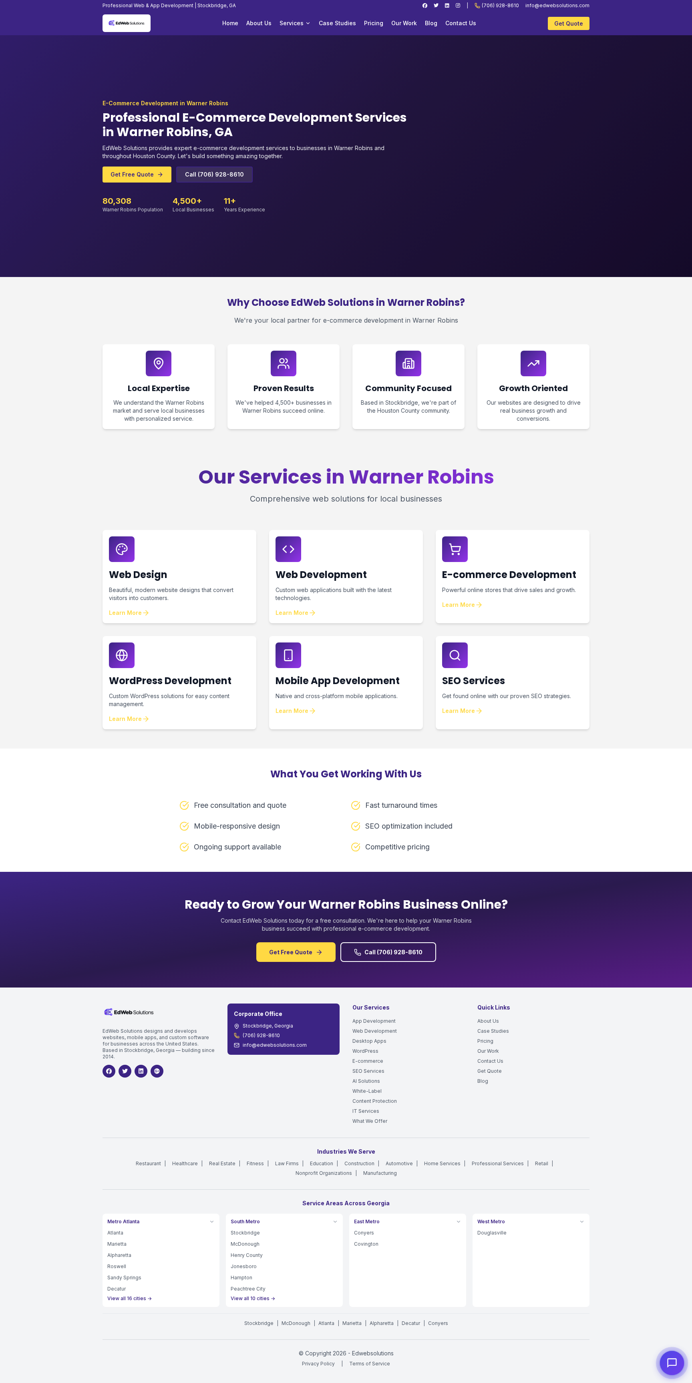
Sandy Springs (124, 1278)
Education (321, 1163)
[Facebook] (424, 5)
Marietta (117, 1244)
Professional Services (498, 1163)
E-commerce (367, 1061)
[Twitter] (436, 5)
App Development (374, 1021)
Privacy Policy (318, 1364)
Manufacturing (380, 1173)
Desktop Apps (369, 1041)
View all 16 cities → (129, 1298)
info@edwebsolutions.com (557, 5)
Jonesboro (244, 1266)
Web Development (374, 1031)
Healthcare (185, 1163)
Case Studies (337, 23)
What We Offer (369, 1121)
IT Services (365, 1111)
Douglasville (492, 1233)
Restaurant (148, 1163)
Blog (431, 23)
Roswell (116, 1266)
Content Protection (374, 1101)
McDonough (245, 1244)
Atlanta (115, 1233)
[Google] (157, 1071)
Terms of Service (369, 1364)
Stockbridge (245, 1233)
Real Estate (222, 1163)
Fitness (255, 1163)
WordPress (365, 1051)
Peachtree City (248, 1289)
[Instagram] (458, 5)
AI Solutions (366, 1081)
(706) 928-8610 (500, 5)
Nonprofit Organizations (324, 1173)
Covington (366, 1244)
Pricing (373, 23)
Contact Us (460, 23)
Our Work (404, 23)
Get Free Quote (132, 174)
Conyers (364, 1233)
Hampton (241, 1278)
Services (292, 23)
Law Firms (287, 1163)
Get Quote (568, 23)
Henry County (247, 1255)
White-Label (367, 1091)
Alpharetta (119, 1255)
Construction (359, 1163)
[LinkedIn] (447, 5)
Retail (541, 1163)
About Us (259, 23)
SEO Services (368, 1071)
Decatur (116, 1289)
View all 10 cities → (253, 1298)
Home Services (442, 1163)
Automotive (399, 1163)
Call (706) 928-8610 (214, 174)
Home (230, 23)
